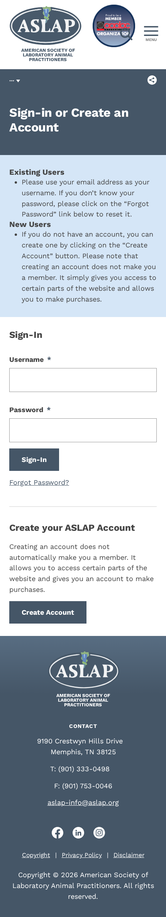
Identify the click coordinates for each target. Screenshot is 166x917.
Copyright (36, 855)
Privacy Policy (82, 855)
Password (30, 410)
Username (30, 359)
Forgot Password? (39, 482)
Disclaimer (128, 855)
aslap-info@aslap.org (83, 802)
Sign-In (34, 459)
